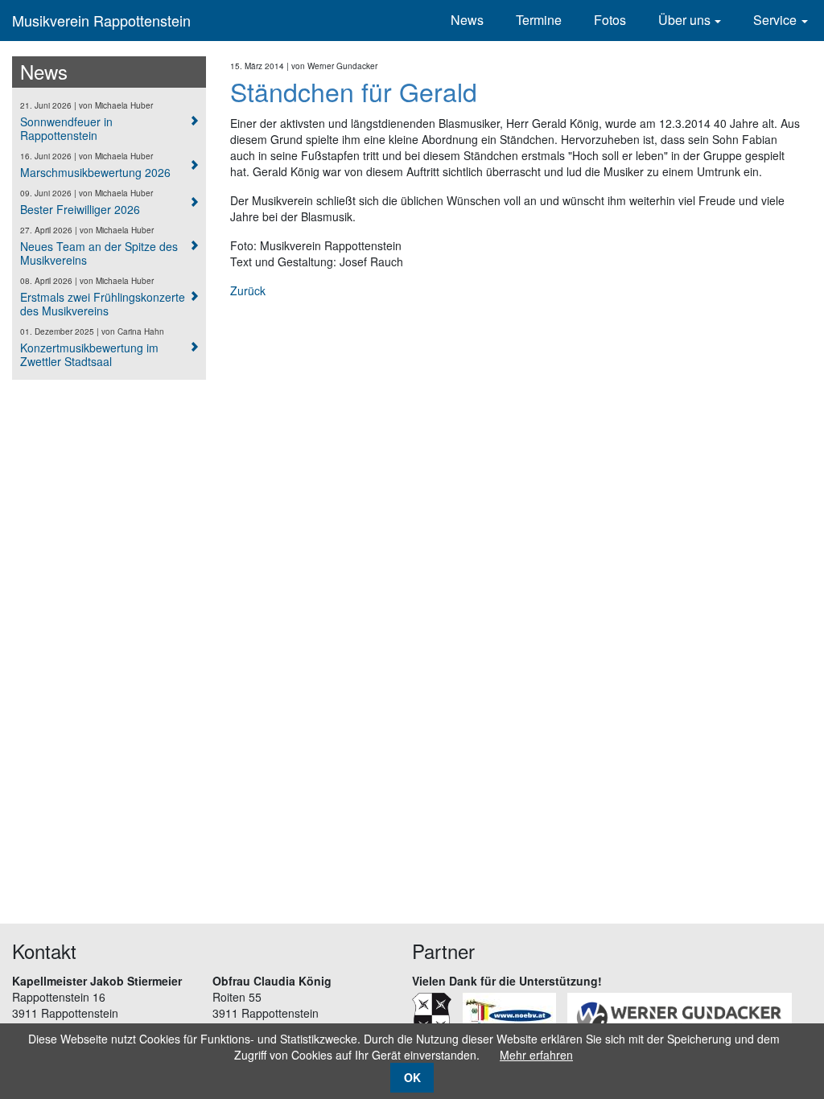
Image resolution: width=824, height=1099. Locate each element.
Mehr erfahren (536, 1055)
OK (412, 1077)
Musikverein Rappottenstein (101, 20)
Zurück (248, 290)
